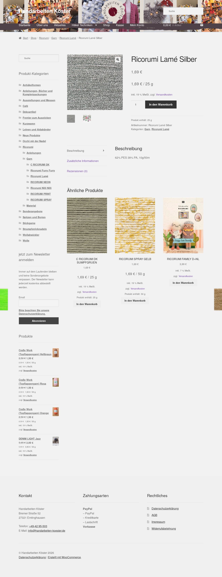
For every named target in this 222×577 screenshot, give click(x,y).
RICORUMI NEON (40, 182)
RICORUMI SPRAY (41, 199)
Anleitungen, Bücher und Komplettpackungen (38, 92)
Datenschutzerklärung (165, 508)
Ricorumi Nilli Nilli (41, 188)
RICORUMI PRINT (41, 194)
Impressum (158, 522)
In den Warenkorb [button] (86, 304)
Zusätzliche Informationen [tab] (83, 161)
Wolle (26, 240)
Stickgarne (29, 223)
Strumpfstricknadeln (35, 229)
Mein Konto (137, 25)
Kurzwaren (29, 123)
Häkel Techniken (82, 25)
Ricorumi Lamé (67, 38)
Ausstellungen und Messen (39, 100)
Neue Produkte (31, 135)
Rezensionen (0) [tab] (77, 171)
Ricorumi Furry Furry (43, 170)
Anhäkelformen (32, 85)
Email (22, 297)
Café (25, 106)
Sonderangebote (32, 211)
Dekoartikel (29, 111)
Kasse (120, 25)
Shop (106, 25)
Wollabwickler (31, 235)
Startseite (24, 25)
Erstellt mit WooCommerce (64, 557)
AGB (154, 515)
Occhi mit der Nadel (34, 141)
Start (25, 38)
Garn (54, 38)
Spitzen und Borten (34, 217)
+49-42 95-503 (38, 526)
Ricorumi (44, 38)
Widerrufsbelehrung (164, 528)
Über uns (42, 25)
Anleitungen (34, 153)
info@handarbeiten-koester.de (46, 531)
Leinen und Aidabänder (37, 129)
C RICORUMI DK (40, 164)
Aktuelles (60, 25)
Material (31, 205)
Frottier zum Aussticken (37, 117)
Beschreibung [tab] (75, 151)
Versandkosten (164, 94)
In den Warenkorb (161, 104)
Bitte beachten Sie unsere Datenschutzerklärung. (34, 311)
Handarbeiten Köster (44, 11)
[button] (118, 59)
